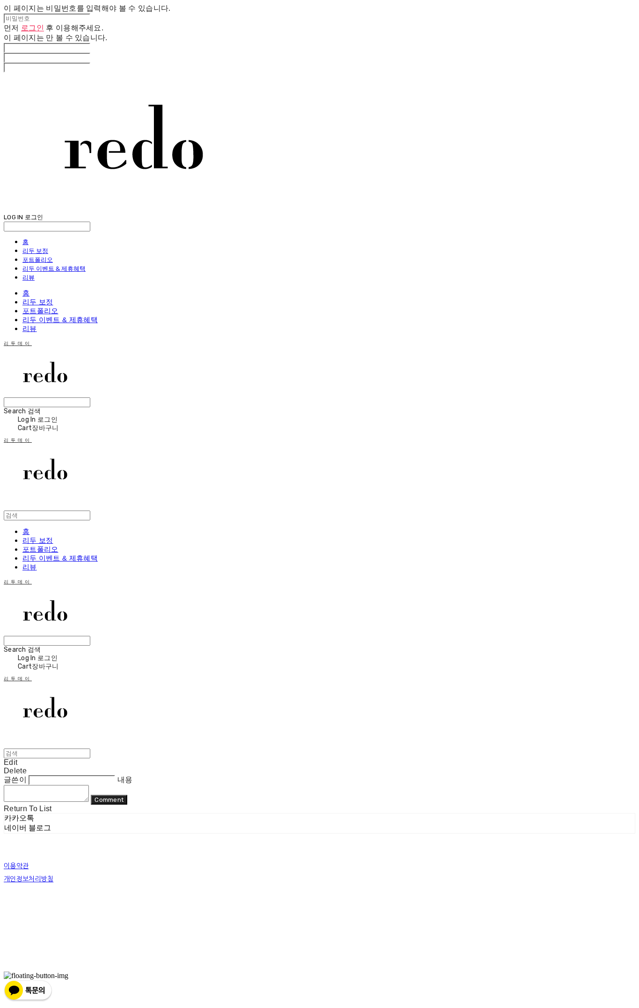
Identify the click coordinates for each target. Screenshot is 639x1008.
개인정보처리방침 (28, 879)
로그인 (32, 28)
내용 (125, 780)
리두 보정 (35, 250)
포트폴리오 (37, 259)
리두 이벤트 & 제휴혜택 (54, 268)
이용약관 (16, 866)
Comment (108, 799)
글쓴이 (15, 780)
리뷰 (28, 277)
